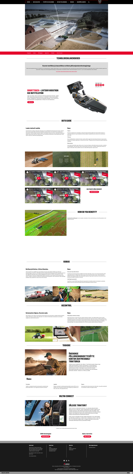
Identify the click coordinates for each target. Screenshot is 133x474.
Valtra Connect (59, 53)
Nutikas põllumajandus (62, 2)
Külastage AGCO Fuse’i (45, 436)
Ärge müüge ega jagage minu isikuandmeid (61, 469)
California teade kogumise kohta (73, 469)
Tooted (28, 2)
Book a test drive (87, 436)
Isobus (34, 53)
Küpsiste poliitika (72, 468)
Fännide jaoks (71, 449)
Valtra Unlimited (36, 2)
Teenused (72, 2)
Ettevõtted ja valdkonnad (48, 2)
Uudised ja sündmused (72, 448)
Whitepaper (40, 53)
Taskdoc (52, 53)
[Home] (25, 2)
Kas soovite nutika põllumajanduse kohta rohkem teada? (66, 71)
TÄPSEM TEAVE (30, 102)
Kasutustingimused (67, 468)
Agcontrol (47, 53)
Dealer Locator (5, 472)
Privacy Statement (60, 468)
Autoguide (29, 53)
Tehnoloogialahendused (52, 449)
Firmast (70, 447)
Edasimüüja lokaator (81, 2)
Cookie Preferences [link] (66, 467)
